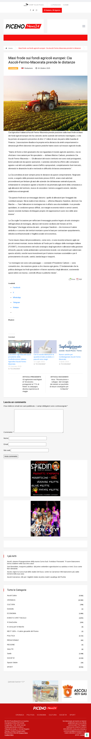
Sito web (7, 450)
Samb (9, 653)
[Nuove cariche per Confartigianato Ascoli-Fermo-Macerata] (70, 346)
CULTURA (11, 604)
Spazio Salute (12, 662)
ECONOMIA (13, 68)
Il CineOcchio (12, 622)
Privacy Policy (23, 733)
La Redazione (56, 5)
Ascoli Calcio (12, 595)
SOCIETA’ (63, 715)
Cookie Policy (9, 735)
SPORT (10, 667)
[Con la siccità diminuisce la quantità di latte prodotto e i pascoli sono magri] (45, 346)
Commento (9, 432)
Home (10, 48)
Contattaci (83, 735)
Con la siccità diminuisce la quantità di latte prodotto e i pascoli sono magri (44, 357)
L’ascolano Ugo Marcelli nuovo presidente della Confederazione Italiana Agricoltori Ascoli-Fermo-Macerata (19, 359)
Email (6, 444)
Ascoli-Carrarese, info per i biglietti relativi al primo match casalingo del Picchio (36, 577)
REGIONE (11, 645)
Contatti (65, 5)
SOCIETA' (11, 658)
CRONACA (11, 600)
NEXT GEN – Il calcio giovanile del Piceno (23, 631)
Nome (6, 438)
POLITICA (11, 636)
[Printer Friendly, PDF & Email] (75, 279)
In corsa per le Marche (15, 627)
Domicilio (10, 609)
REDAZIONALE (13, 640)
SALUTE (10, 649)
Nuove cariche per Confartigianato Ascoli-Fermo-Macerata (70, 357)
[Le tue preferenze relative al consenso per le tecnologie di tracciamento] (87, 735)
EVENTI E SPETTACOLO (16, 618)
